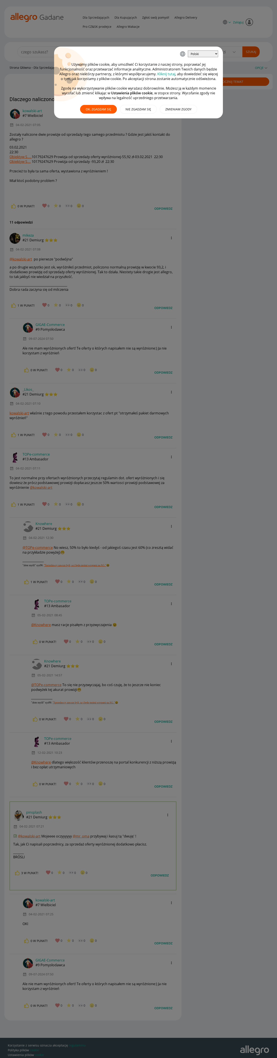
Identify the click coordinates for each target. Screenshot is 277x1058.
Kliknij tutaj (166, 74)
